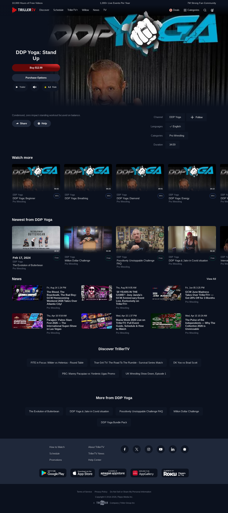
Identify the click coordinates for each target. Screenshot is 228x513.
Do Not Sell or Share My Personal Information (130, 492)
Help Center (94, 459)
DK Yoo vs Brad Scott (185, 362)
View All (211, 278)
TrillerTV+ (72, 10)
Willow (85, 10)
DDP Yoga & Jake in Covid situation (188, 260)
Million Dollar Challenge (77, 260)
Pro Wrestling (176, 135)
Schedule (58, 10)
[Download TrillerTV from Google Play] (52, 473)
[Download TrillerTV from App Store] (82, 473)
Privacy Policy (101, 492)
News (96, 10)
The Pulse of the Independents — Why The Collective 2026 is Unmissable (200, 324)
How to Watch (57, 447)
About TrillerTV (96, 447)
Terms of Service (84, 492)
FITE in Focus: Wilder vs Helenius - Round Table (57, 362)
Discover (44, 10)
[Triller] (185, 449)
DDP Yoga (175, 117)
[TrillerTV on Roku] (175, 473)
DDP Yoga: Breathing (76, 198)
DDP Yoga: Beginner (24, 198)
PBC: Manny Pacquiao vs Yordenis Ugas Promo (88, 373)
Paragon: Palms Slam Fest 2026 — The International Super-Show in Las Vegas (62, 324)
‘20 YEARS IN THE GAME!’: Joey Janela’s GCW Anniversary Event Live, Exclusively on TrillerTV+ (130, 297)
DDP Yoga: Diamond (128, 198)
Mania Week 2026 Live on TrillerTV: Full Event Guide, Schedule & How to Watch (130, 324)
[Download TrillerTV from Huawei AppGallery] (144, 473)
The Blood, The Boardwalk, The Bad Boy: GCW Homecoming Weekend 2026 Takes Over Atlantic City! (62, 297)
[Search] (205, 10)
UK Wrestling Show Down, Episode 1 (146, 373)
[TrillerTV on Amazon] (113, 473)
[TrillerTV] (23, 10)
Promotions (55, 459)
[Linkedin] (173, 449)
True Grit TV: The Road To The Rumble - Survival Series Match (128, 362)
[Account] (212, 10)
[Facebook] (125, 449)
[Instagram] (149, 449)
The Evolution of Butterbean (28, 265)
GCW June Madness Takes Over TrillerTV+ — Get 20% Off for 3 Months (200, 294)
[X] (137, 449)
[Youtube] (161, 449)
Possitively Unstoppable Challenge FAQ (141, 411)
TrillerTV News (96, 453)
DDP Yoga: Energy (179, 198)
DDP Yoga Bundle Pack (114, 422)
